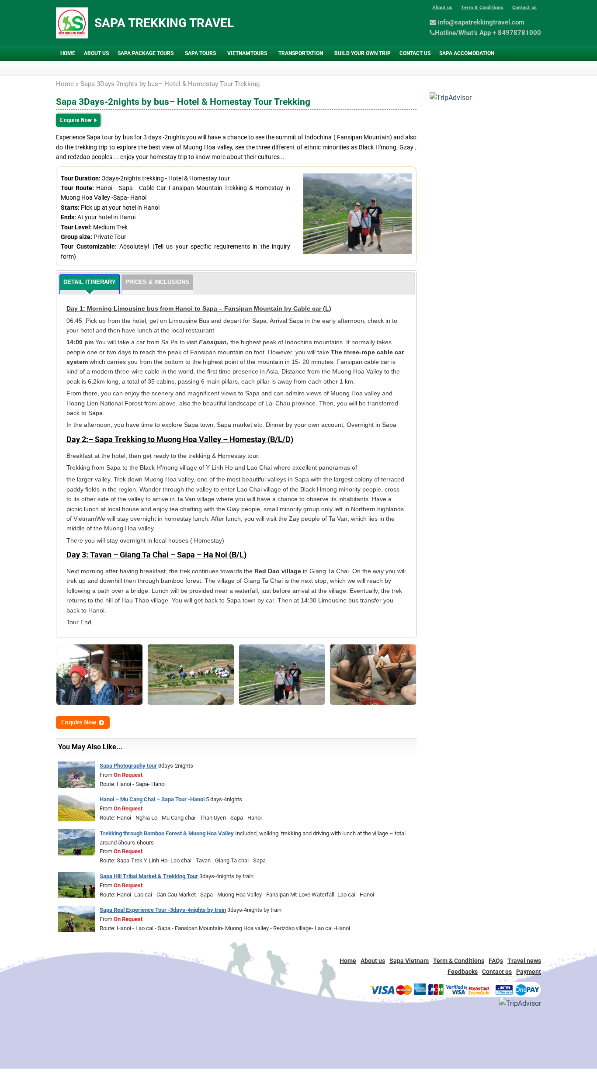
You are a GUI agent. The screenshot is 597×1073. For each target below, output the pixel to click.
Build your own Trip (362, 53)
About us (442, 7)
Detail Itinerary (89, 282)
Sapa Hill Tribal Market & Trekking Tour (149, 876)
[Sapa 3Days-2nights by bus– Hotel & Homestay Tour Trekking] (99, 674)
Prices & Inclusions (157, 282)
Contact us (524, 7)
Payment (528, 971)
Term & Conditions (482, 7)
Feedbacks (463, 971)
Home (67, 53)
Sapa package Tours (146, 53)
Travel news (524, 960)
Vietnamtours (247, 53)
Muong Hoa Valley (358, 371)
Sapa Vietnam (409, 960)
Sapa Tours (200, 53)
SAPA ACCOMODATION (466, 53)
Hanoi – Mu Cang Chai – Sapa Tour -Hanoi (152, 799)
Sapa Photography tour (128, 765)
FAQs (496, 960)
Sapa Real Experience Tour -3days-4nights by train (163, 910)
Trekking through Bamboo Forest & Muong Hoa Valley (167, 833)
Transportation (300, 53)
